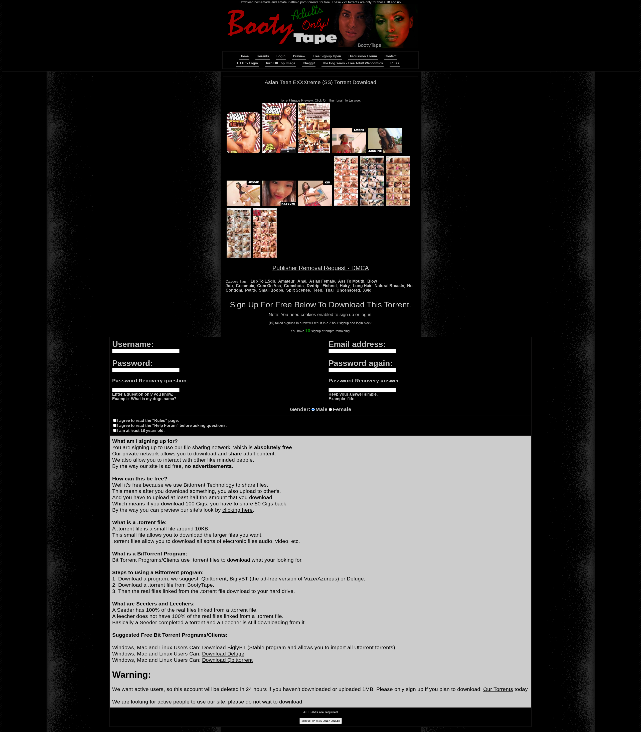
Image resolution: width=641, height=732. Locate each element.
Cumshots (294, 286)
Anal (301, 281)
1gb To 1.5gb (263, 281)
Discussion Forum (363, 56)
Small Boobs (271, 290)
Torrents (262, 56)
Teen (317, 290)
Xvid (367, 290)
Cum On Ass (269, 286)
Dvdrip (313, 286)
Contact (390, 56)
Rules (394, 63)
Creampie (245, 286)
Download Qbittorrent (227, 660)
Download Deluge (223, 654)
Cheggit (309, 63)
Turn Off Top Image (280, 63)
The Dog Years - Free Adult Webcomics (352, 63)
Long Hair (362, 286)
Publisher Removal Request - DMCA (320, 268)
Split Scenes (298, 290)
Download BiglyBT (224, 647)
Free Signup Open (327, 56)
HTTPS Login (247, 63)
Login (280, 56)
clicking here (237, 510)
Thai (329, 290)
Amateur (286, 281)
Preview (299, 56)
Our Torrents (498, 689)
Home (244, 56)
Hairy (345, 286)
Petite (250, 290)
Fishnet (330, 286)
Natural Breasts (389, 286)
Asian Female (322, 281)
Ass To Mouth (351, 281)
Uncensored (348, 290)
